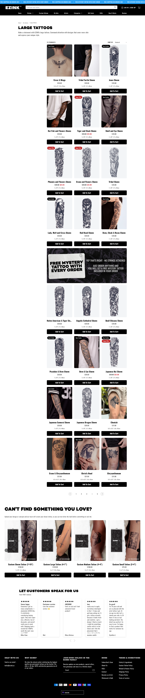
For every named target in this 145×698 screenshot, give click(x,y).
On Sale (56, 13)
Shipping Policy (124, 672)
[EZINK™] (13, 8)
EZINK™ (75, 688)
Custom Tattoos (43, 13)
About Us (104, 665)
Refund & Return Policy (126, 668)
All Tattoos (25, 23)
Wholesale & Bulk (107, 678)
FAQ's (101, 13)
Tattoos (29, 13)
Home (19, 13)
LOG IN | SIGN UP (130, 8)
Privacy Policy (123, 675)
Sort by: (110, 42)
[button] (71, 640)
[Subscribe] (93, 670)
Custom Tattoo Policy (125, 665)
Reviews (124, 13)
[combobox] (72, 692)
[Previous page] (70, 493)
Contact (104, 672)
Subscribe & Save (107, 662)
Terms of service (124, 678)
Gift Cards (91, 13)
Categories (77, 13)
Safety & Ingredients (125, 662)
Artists (66, 13)
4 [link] (92, 494)
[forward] (138, 550)
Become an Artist (107, 675)
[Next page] (102, 493)
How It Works (112, 13)
